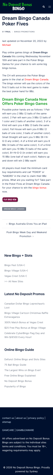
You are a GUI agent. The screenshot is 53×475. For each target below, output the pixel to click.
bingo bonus (39, 187)
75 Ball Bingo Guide (15, 364)
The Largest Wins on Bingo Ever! (22, 370)
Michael (6, 44)
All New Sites (15, 281)
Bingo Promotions (24, 32)
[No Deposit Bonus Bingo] (18, 6)
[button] (43, 7)
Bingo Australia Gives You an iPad (28, 223)
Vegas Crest (11, 275)
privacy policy (36, 418)
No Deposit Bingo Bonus (18, 381)
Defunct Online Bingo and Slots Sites (24, 359)
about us (21, 418)
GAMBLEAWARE (25, 430)
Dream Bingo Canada (36, 79)
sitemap (6, 421)
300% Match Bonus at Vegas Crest (23, 322)
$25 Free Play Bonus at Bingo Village (25, 327)
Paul (8, 32)
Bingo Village (11, 270)
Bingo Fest (10, 265)
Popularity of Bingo (15, 386)
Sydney (33, 471)
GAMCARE (8, 430)
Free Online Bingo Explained (20, 375)
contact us (8, 418)
